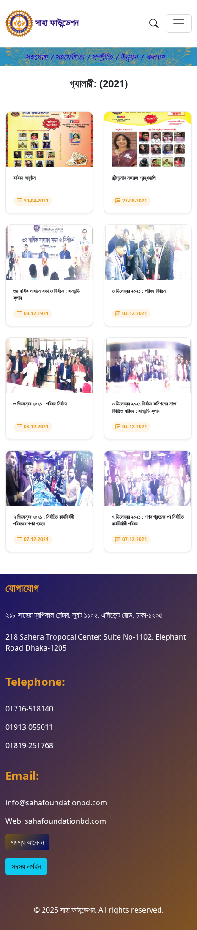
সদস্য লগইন (26, 866)
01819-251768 (29, 745)
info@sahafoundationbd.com (56, 803)
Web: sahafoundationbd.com (55, 821)
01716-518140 (29, 709)
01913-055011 (29, 727)
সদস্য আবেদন (27, 842)
